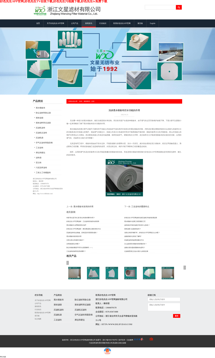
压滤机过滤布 (41, 133)
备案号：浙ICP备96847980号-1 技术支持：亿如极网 (115, 340)
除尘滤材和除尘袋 (43, 113)
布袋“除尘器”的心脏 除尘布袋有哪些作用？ (80, 218)
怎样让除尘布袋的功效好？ (75, 240)
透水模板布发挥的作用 (83, 206)
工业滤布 (39, 148)
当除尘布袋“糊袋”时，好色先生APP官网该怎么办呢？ (142, 232)
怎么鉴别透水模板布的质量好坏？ (135, 244)
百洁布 (38, 163)
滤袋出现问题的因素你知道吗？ (134, 247)
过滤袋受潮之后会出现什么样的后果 (136, 251)
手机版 (146, 340)
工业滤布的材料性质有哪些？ (76, 251)
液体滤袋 (39, 118)
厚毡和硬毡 (40, 153)
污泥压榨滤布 (41, 168)
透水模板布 (40, 108)
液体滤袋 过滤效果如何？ (132, 229)
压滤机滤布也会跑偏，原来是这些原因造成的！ (82, 232)
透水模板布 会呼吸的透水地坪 (76, 225)
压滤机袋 (39, 138)
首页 (38, 23)
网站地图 (3, 357)
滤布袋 (38, 158)
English (152, 23)
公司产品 (74, 23)
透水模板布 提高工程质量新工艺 (135, 221)
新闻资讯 (88, 23)
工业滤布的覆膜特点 (140, 206)
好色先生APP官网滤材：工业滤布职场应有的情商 (82, 221)
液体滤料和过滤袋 (43, 123)
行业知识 (102, 23)
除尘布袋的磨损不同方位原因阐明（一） (79, 247)
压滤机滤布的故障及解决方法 (134, 240)
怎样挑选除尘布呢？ (73, 244)
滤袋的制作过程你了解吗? (132, 236)
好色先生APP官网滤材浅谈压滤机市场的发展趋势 (140, 218)
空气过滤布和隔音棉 (44, 143)
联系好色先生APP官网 (122, 23)
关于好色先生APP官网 (55, 23)
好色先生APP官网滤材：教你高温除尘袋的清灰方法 (83, 229)
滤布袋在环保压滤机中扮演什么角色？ (137, 225)
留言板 (140, 23)
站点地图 (38, 319)
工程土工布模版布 (43, 173)
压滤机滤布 (40, 128)
